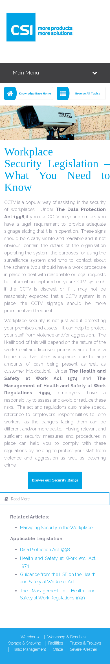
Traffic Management (29, 649)
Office (58, 649)
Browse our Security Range (55, 480)
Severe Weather (83, 649)
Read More (20, 499)
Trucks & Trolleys (85, 643)
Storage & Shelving (24, 643)
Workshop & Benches (66, 637)
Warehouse (30, 637)
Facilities (55, 643)
